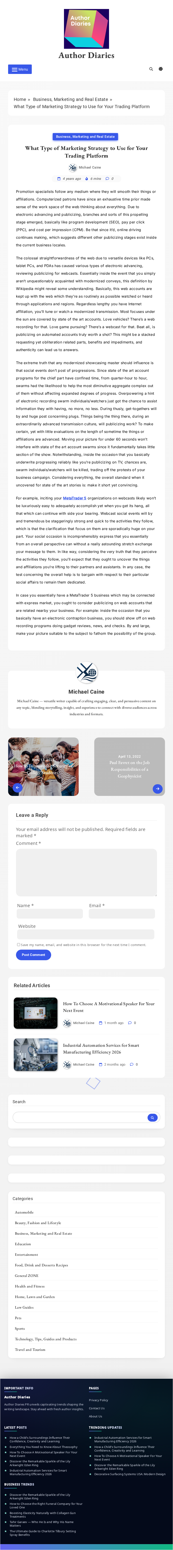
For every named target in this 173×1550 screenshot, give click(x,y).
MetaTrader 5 (74, 498)
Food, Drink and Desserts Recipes (41, 1265)
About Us (95, 1416)
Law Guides (24, 1307)
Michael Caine (90, 168)
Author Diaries (86, 54)
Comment (28, 843)
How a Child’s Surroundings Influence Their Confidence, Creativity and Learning (40, 1439)
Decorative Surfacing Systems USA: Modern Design (130, 1474)
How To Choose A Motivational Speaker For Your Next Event (43, 1454)
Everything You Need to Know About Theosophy (43, 1447)
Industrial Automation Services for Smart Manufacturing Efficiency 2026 (38, 1472)
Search (19, 1101)
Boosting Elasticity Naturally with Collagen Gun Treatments (43, 1515)
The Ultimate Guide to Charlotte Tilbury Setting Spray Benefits (43, 1533)
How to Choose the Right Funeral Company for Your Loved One (46, 1505)
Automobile (24, 1212)
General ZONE (27, 1275)
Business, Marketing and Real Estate (85, 137)
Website (27, 926)
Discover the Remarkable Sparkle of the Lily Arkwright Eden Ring (40, 1463)
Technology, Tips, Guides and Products (46, 1338)
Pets (18, 1317)
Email (97, 905)
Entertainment (26, 1254)
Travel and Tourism (30, 1349)
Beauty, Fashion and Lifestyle (38, 1222)
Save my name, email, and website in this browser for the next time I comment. (83, 945)
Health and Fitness (30, 1286)
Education (23, 1243)
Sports (20, 1328)
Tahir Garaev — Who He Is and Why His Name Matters (41, 1524)
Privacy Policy (98, 1400)
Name (25, 905)
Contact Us (97, 1408)
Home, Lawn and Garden (35, 1296)
